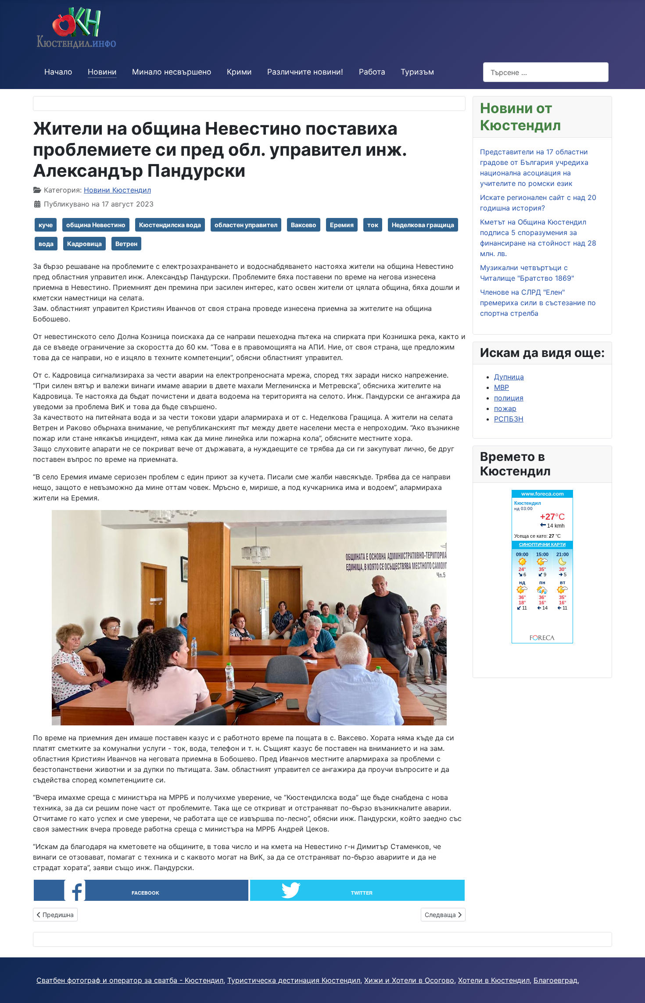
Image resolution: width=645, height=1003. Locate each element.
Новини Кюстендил (117, 190)
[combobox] (546, 72)
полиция (508, 397)
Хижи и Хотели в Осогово (409, 980)
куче (46, 224)
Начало (58, 71)
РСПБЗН (508, 418)
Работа (372, 71)
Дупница (509, 376)
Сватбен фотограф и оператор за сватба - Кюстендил (129, 980)
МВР (501, 387)
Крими (239, 71)
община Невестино (95, 224)
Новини (102, 71)
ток (372, 224)
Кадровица (84, 243)
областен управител (246, 224)
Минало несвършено (171, 71)
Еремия (342, 224)
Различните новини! (305, 71)
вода (46, 243)
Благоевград (555, 980)
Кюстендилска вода (170, 224)
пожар (505, 408)
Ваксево (303, 224)
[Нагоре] (629, 987)
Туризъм (417, 71)
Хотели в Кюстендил (494, 980)
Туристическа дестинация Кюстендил (293, 980)
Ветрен (126, 243)
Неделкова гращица (423, 224)
